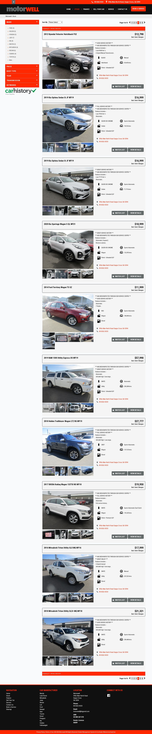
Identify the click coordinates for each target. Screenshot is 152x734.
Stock (76, 9)
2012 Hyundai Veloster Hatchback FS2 (60, 34)
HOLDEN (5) (12, 31)
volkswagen (43, 725)
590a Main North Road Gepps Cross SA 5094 (113, 75)
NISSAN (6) (12, 50)
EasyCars (112, 732)
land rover (43, 696)
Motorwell (9, 16)
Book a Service (138, 9)
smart (42, 716)
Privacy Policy (41, 732)
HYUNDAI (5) (12, 34)
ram (41, 712)
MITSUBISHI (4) (13, 47)
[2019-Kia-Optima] (68, 123)
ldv (41, 705)
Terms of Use (50, 732)
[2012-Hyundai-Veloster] (68, 59)
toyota (42, 714)
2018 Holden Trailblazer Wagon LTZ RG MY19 (63, 421)
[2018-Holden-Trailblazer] (68, 446)
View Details (135, 86)
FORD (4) (11, 28)
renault (42, 709)
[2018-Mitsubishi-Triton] (68, 636)
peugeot (42, 718)
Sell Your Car (98, 9)
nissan (42, 703)
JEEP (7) (11, 38)
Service (111, 9)
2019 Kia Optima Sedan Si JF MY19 (59, 97)
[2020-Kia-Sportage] (68, 249)
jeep (41, 700)
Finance (86, 9)
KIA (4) (11, 41)
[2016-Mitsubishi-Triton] (68, 573)
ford (41, 707)
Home (68, 9)
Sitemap (9, 709)
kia (41, 721)
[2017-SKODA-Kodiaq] (68, 510)
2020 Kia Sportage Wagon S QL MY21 (59, 224)
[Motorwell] (23, 8)
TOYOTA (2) (12, 57)
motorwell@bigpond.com (81, 711)
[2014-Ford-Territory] (68, 313)
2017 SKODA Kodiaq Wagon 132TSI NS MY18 (62, 484)
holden (42, 723)
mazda (42, 693)
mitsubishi (43, 698)
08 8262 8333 (103, 78)
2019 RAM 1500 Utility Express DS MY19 (61, 358)
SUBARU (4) (12, 54)
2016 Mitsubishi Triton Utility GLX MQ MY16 (62, 547)
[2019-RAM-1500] (68, 383)
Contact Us (122, 9)
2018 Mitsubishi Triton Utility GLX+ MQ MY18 (63, 611)
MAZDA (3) (12, 44)
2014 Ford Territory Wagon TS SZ (58, 287)
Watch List (120, 86)
